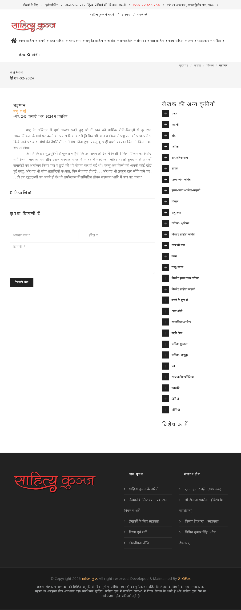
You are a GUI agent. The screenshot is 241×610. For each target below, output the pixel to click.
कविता (175, 146)
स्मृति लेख (177, 333)
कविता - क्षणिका (180, 223)
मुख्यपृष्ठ (184, 65)
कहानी (175, 124)
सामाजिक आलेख (181, 322)
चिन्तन (210, 65)
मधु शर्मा (19, 111)
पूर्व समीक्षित (51, 5)
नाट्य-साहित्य (177, 40)
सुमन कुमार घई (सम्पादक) (202, 488)
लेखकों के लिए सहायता (144, 521)
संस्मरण (143, 40)
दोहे (174, 135)
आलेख (113, 40)
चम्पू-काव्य (177, 267)
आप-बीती (177, 311)
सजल (175, 168)
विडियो (175, 399)
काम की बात (178, 245)
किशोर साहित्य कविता (183, 234)
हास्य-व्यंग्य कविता (181, 179)
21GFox (184, 578)
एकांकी (175, 388)
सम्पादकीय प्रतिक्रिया (183, 377)
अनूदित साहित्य (95, 40)
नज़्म (174, 256)
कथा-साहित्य (58, 40)
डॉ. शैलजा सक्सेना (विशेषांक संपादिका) (201, 505)
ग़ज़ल (174, 113)
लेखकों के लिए (30, 5)
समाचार (126, 14)
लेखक (22, 55)
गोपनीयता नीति (139, 542)
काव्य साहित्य (28, 40)
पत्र (173, 366)
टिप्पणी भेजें (21, 282)
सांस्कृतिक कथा (180, 157)
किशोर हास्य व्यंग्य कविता (185, 278)
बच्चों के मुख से (180, 300)
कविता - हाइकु (180, 355)
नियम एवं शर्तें (138, 532)
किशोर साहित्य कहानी (183, 289)
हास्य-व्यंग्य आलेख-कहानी (186, 190)
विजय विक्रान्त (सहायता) (201, 521)
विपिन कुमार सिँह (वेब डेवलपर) (197, 537)
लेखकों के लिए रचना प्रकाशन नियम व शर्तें (145, 505)
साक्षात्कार (204, 40)
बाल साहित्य (159, 40)
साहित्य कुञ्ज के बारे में (102, 14)
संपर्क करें (142, 14)
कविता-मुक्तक (179, 344)
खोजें (36, 55)
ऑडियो (176, 410)
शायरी (43, 40)
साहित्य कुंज (89, 578)
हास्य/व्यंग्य (77, 40)
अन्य (192, 40)
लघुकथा (176, 212)
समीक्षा (219, 40)
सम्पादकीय (128, 40)
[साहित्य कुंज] (33, 26)
